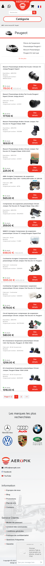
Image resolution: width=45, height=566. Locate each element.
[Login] (4, 6)
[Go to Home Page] (2, 25)
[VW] (7, 441)
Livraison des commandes (16, 527)
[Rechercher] (34, 12)
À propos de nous (13, 490)
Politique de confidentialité (17, 535)
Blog (8, 494)
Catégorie (22, 19)
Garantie (9, 544)
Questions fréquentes (15, 540)
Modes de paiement (14, 523)
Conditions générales (15, 531)
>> (27, 397)
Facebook (7, 472)
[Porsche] (22, 441)
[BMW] (37, 429)
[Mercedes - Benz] (7, 429)
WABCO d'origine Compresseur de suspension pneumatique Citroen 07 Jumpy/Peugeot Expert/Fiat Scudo (22, 233)
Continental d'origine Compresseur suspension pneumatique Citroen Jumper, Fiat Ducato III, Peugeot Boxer (22, 288)
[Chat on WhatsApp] (10, 6)
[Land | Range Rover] (37, 441)
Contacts (10, 507)
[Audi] (22, 429)
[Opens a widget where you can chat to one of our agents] (30, 553)
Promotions (11, 499)
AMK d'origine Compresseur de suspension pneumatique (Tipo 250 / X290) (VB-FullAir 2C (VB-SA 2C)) (22, 178)
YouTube (7, 476)
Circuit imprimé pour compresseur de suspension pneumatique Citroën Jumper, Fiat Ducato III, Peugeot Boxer (22, 315)
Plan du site (11, 503)
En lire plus (22, 58)
